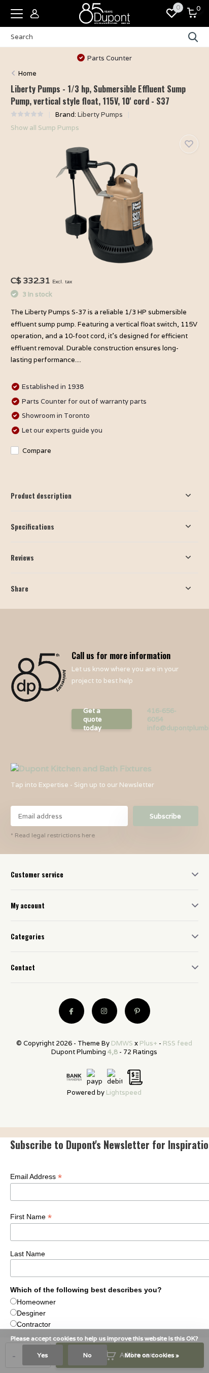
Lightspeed (124, 1092)
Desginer (31, 1313)
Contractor (34, 1324)
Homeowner (36, 1302)
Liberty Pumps (100, 114)
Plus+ (148, 1043)
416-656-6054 (162, 715)
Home (27, 73)
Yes (43, 1355)
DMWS (122, 1043)
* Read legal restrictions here (53, 835)
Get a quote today (92, 719)
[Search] (193, 37)
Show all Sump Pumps (45, 127)
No (87, 1355)
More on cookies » (152, 1355)
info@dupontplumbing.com (169, 728)
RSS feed (177, 1043)
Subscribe (165, 816)
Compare (36, 450)
